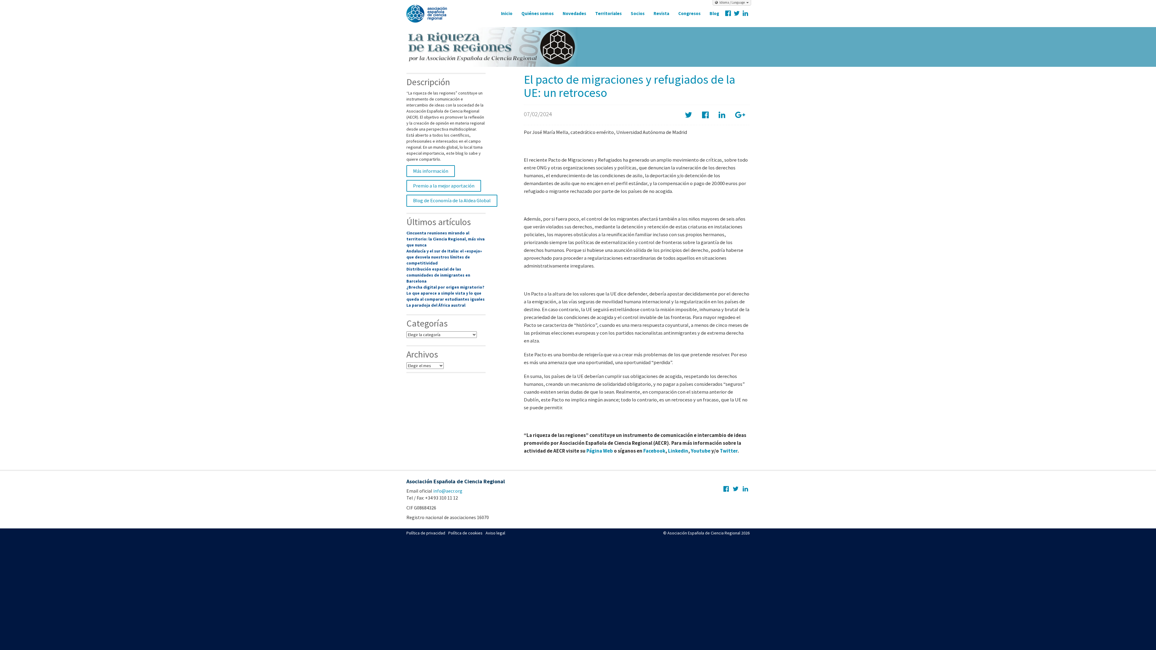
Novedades (574, 13)
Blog (714, 13)
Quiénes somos (537, 13)
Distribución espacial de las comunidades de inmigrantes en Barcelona (438, 275)
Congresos (689, 13)
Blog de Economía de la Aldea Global (452, 200)
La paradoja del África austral (435, 305)
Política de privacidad (425, 533)
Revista (661, 13)
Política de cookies (465, 533)
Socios (638, 13)
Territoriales (608, 13)
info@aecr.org (447, 491)
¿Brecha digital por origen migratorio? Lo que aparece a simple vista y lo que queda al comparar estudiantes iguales (445, 293)
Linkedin (678, 450)
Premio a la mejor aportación (443, 185)
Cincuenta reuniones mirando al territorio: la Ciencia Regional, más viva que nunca (445, 239)
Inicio (506, 13)
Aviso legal (495, 533)
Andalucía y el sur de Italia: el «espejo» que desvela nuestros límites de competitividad (444, 257)
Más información (430, 171)
